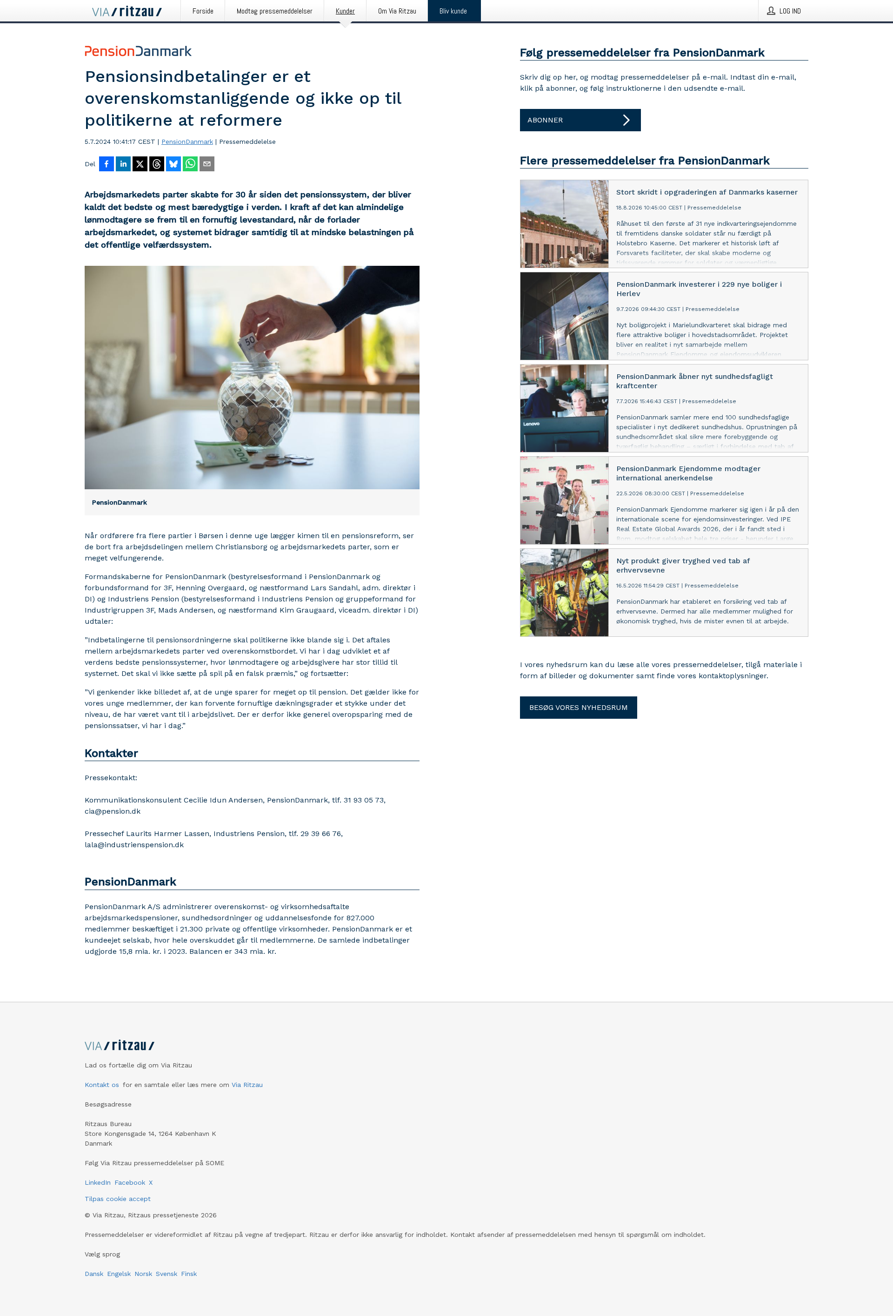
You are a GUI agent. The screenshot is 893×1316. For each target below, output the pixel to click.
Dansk (94, 1273)
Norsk (143, 1273)
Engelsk (119, 1273)
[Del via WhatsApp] (190, 164)
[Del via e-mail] (207, 164)
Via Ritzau (247, 1084)
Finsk (189, 1273)
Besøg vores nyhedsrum (578, 707)
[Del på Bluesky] (173, 164)
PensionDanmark (187, 141)
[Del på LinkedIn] (123, 164)
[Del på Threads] (156, 164)
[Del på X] (140, 164)
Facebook (129, 1182)
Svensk (166, 1273)
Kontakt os (102, 1084)
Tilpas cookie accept (118, 1198)
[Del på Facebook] (106, 164)
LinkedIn (98, 1182)
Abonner (545, 119)
